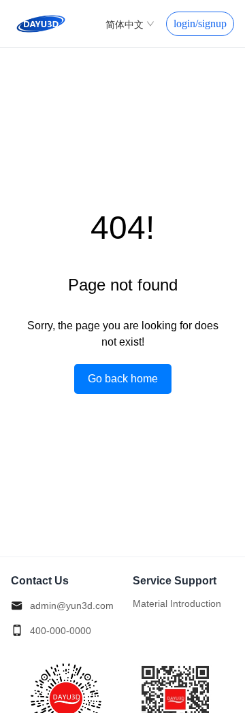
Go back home (123, 378)
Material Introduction (177, 603)
